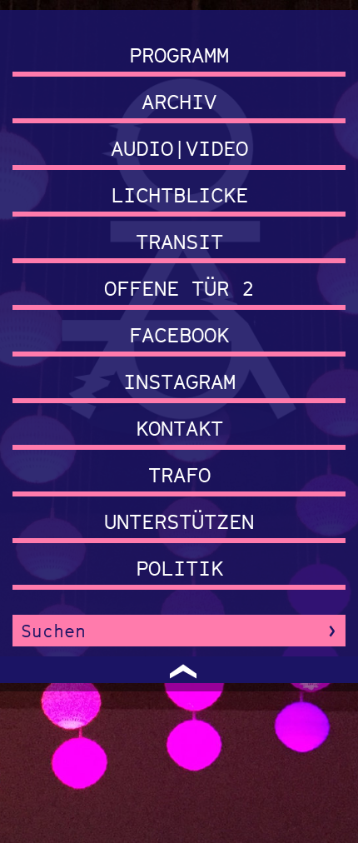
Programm (179, 54)
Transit (179, 241)
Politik (179, 568)
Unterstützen (179, 521)
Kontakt (179, 428)
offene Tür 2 (179, 288)
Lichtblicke (179, 194)
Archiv (179, 101)
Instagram (179, 381)
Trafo (179, 474)
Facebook (179, 334)
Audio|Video (179, 148)
